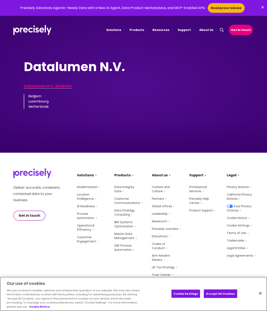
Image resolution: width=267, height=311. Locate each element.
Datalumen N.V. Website (48, 85)
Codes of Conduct (158, 246)
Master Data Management (124, 236)
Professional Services (198, 189)
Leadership (160, 214)
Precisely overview (165, 229)
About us (160, 175)
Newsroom (159, 221)
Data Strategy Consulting (124, 212)
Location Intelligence (85, 196)
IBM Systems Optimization (123, 224)
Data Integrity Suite (124, 189)
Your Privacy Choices (239, 208)
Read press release (226, 8)
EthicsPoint (160, 236)
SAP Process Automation (123, 247)
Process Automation (85, 216)
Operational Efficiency (85, 227)
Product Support (201, 210)
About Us (206, 30)
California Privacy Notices (239, 196)
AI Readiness (86, 206)
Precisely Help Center (199, 201)
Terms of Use (236, 233)
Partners (158, 199)
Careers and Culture (161, 189)
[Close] (260, 293)
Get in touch (241, 30)
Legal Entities (236, 248)
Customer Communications (127, 201)
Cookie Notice (237, 218)
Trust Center (161, 275)
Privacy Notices (238, 187)
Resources (160, 30)
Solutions (113, 30)
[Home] (32, 30)
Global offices (162, 206)
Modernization (87, 187)
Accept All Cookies (220, 294)
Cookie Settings (238, 225)
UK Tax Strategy (163, 267)
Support (184, 30)
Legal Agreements (240, 255)
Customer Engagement (86, 239)
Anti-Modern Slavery (161, 257)
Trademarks (235, 240)
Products (137, 30)
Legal (232, 175)
